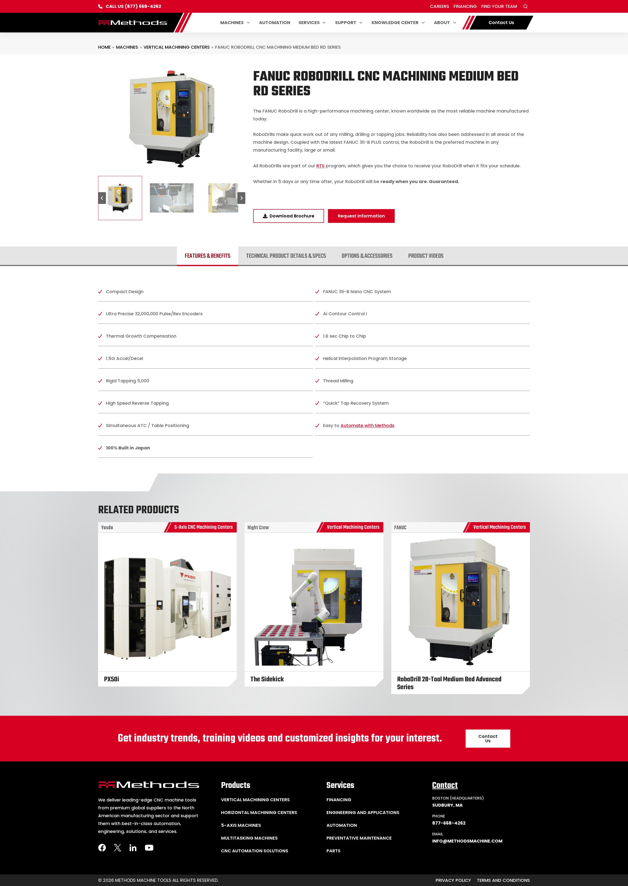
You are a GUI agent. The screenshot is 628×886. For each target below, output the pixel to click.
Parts (333, 851)
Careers (439, 6)
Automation (274, 22)
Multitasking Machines (249, 838)
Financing (465, 6)
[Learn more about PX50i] (167, 604)
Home (104, 47)
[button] (525, 6)
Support (345, 22)
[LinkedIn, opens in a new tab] (133, 848)
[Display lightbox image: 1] (171, 119)
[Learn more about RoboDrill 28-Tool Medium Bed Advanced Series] (460, 608)
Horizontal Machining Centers (259, 812)
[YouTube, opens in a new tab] (149, 847)
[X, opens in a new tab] (117, 847)
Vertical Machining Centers (177, 47)
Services (309, 22)
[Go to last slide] (102, 198)
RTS (320, 166)
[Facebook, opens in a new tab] (102, 848)
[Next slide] (241, 198)
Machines (232, 22)
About (442, 22)
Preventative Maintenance (359, 838)
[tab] (207, 256)
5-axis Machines (241, 825)
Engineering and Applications (363, 812)
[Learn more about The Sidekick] (314, 604)
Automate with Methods (367, 425)
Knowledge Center (395, 22)
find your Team (499, 6)
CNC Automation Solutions (254, 851)
